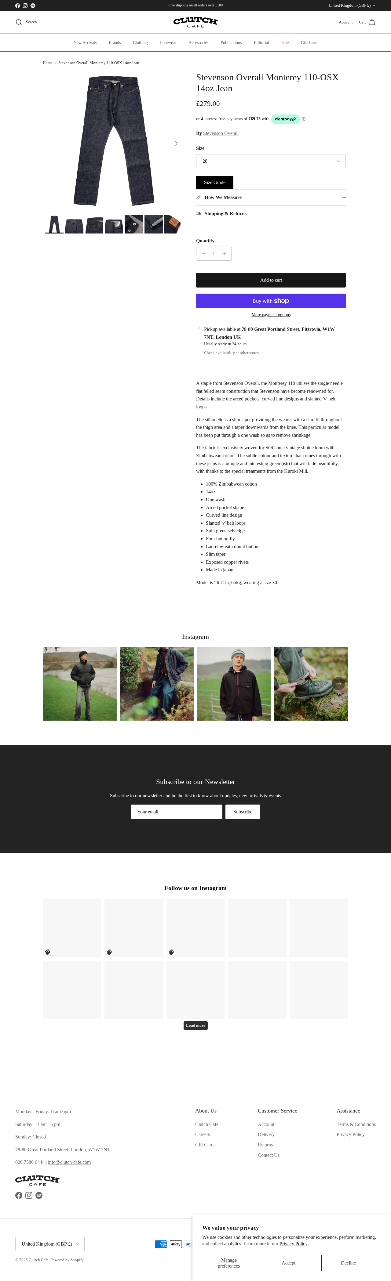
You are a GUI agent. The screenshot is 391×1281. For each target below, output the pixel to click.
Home (48, 62)
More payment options (271, 315)
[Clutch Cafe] (196, 22)
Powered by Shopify (67, 1259)
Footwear (168, 42)
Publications (231, 42)
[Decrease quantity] (201, 253)
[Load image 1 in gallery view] (114, 140)
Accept (288, 1262)
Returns (265, 1144)
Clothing (140, 42)
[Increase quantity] (226, 253)
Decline (348, 1262)
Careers (202, 1134)
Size (200, 148)
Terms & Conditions (356, 1124)
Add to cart (271, 280)
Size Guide (214, 182)
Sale (285, 42)
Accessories (198, 42)
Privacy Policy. (294, 1243)
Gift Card (309, 42)
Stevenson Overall (221, 133)
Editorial (261, 42)
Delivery (266, 1134)
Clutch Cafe (206, 1124)
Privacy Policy (351, 1134)
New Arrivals (85, 42)
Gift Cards (205, 1144)
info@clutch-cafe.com (69, 1162)
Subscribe (242, 811)
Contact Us (269, 1155)
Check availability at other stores (231, 353)
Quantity (205, 240)
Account (266, 1124)
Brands (115, 42)
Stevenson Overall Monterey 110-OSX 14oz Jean (98, 62)
